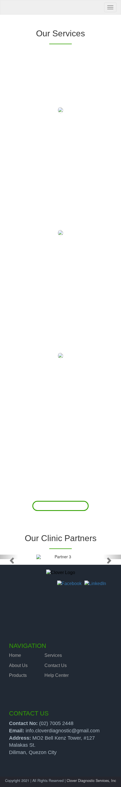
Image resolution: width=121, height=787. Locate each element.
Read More (61, 506)
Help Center (56, 675)
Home (15, 655)
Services (53, 655)
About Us (18, 665)
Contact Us (55, 665)
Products (18, 675)
